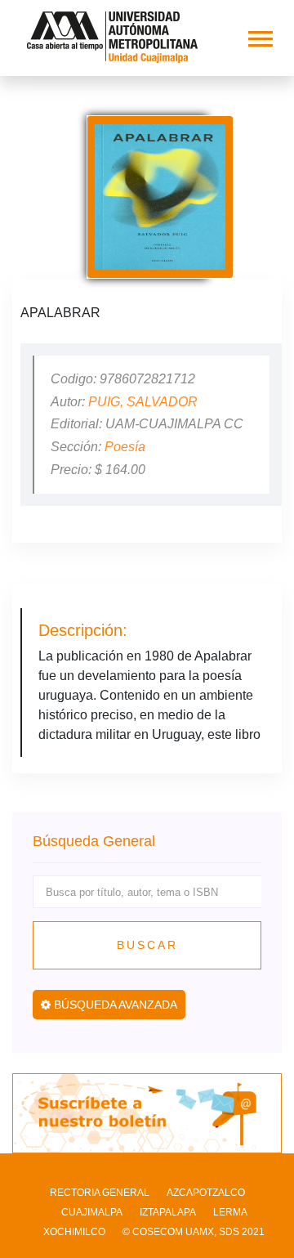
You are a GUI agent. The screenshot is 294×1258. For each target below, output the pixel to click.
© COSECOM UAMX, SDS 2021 (193, 1232)
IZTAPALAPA (168, 1212)
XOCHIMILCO (74, 1232)
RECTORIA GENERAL (99, 1192)
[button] (259, 36)
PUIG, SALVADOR (143, 402)
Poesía (125, 447)
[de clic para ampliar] (160, 197)
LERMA (230, 1212)
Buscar (147, 944)
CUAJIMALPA (91, 1212)
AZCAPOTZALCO (206, 1192)
